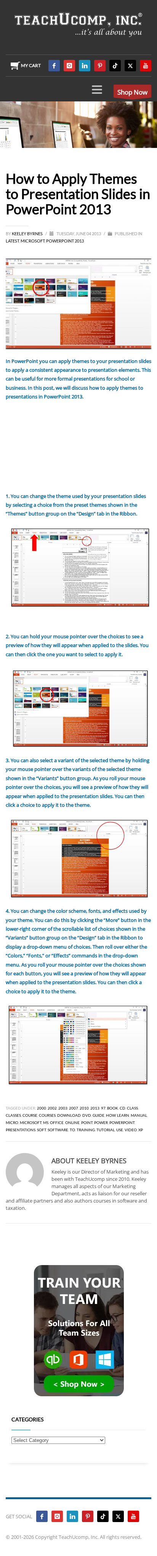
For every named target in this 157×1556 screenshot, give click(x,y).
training (86, 1129)
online (72, 1122)
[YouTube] (145, 65)
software (58, 1129)
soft (41, 1129)
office (57, 1122)
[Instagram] (69, 65)
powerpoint (122, 1122)
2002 (52, 1108)
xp (140, 1129)
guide (98, 1115)
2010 (84, 1108)
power (101, 1122)
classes (13, 1115)
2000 (41, 1108)
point (87, 1122)
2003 (62, 1108)
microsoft (31, 1122)
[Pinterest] (100, 65)
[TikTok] (115, 65)
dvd (86, 1115)
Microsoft (33, 240)
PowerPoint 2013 (65, 240)
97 (103, 1108)
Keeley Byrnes (27, 233)
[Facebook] (54, 65)
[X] (130, 65)
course (29, 1115)
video (131, 1129)
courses (47, 1115)
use (119, 1129)
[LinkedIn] (84, 65)
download (69, 1115)
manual (139, 1115)
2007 (73, 1108)
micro (12, 1122)
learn (123, 1115)
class (132, 1108)
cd (122, 1108)
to (72, 1129)
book (112, 1108)
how (110, 1115)
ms (45, 1122)
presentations (20, 1129)
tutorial (105, 1129)
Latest (12, 240)
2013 (94, 1108)
